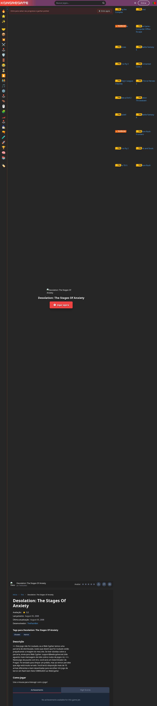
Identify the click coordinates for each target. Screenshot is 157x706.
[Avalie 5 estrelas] (94, 584)
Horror (26, 634)
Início (15, 595)
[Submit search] (103, 3)
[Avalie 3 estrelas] (88, 584)
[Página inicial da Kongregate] (14, 3)
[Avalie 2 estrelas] (86, 584)
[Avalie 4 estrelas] (91, 584)
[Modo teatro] (110, 584)
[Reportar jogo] (104, 584)
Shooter (17, 634)
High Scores (85, 690)
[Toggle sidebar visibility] (7, 9)
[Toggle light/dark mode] (135, 3)
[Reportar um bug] (99, 584)
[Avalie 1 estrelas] (83, 584)
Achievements (37, 690)
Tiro (22, 595)
